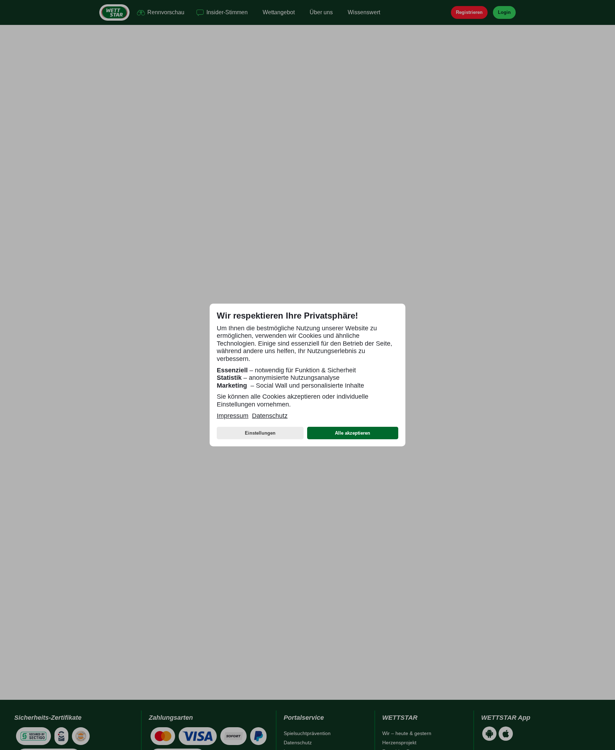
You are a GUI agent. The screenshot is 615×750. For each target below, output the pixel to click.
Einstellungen (260, 433)
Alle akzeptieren (352, 433)
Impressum (232, 415)
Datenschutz (270, 415)
